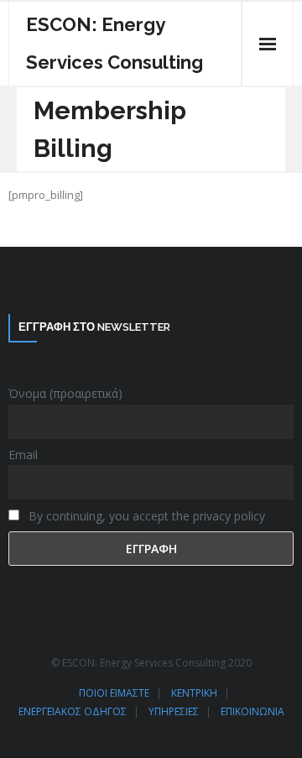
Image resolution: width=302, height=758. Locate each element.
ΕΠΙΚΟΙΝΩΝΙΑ (252, 711)
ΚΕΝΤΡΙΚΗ (194, 693)
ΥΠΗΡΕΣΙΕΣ (173, 711)
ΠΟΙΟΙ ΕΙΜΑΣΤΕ (114, 693)
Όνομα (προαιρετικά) (65, 393)
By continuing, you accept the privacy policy (145, 516)
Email (23, 455)
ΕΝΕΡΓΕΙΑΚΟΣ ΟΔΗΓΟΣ (72, 711)
